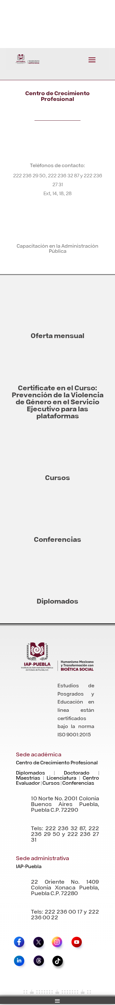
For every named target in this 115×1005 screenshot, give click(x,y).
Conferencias (57, 538)
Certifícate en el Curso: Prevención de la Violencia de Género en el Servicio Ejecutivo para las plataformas (57, 401)
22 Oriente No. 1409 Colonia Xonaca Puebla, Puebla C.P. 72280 (65, 886)
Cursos (57, 477)
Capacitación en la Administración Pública (57, 248)
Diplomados (57, 600)
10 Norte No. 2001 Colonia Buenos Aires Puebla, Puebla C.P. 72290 (65, 803)
